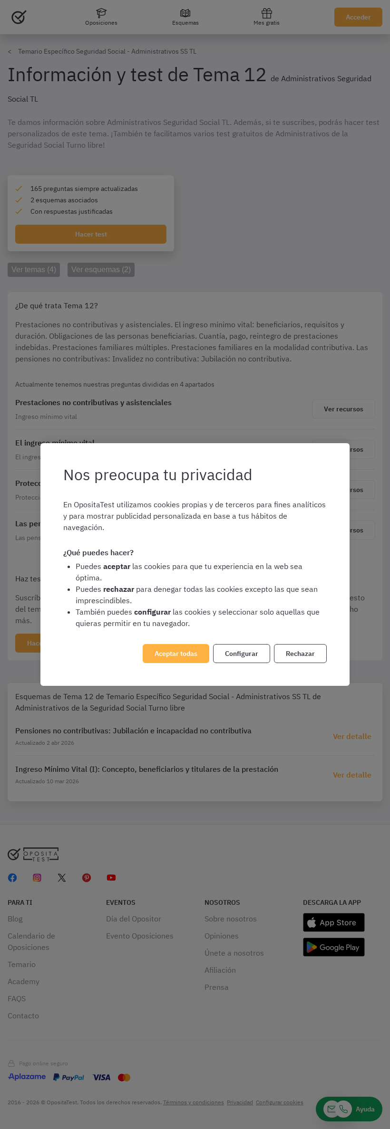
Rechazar (300, 653)
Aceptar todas (176, 653)
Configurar (241, 653)
